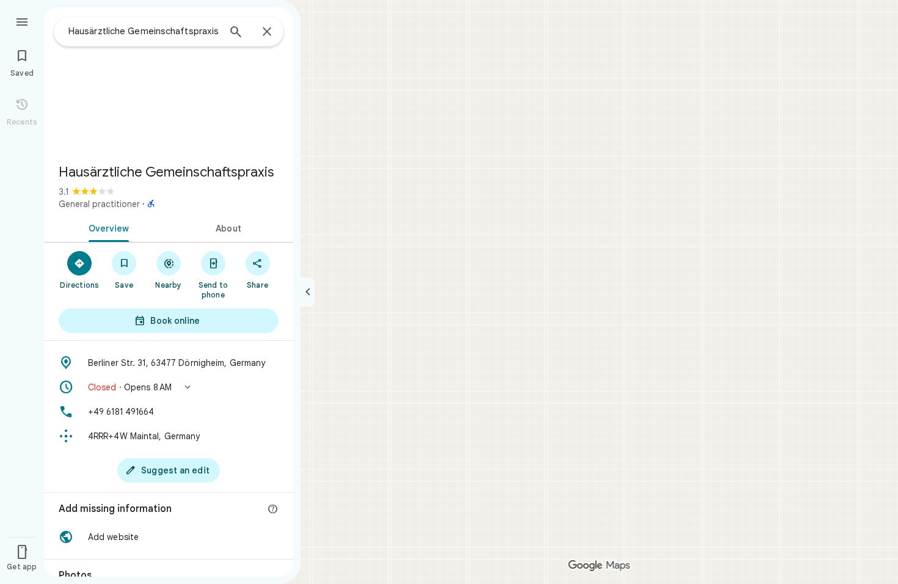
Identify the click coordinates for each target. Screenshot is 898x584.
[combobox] (143, 31)
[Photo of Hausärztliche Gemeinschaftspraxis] (168, 80)
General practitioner (99, 204)
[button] (168, 387)
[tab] (106, 227)
